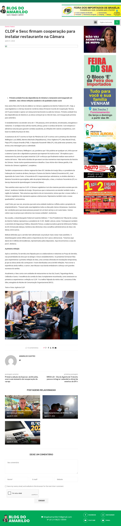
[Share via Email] (55, 348)
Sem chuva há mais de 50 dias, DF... (58, 413)
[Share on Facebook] (48, 348)
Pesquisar (117, 22)
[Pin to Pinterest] (53, 348)
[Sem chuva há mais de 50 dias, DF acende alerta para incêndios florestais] (60, 407)
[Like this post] (46, 348)
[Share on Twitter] (50, 348)
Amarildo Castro (27, 356)
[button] (95, 22)
